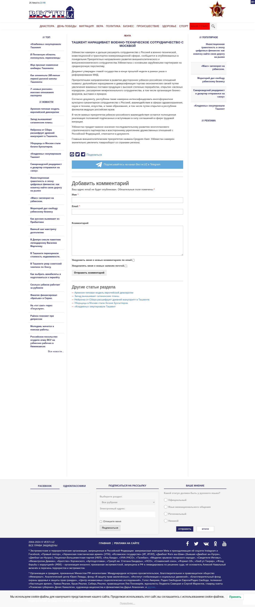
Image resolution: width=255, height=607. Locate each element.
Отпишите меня (112, 521)
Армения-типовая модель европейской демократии (103, 292)
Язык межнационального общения (189, 507)
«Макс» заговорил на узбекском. (213, 68)
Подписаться (110, 527)
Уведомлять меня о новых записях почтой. (98, 265)
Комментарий (80, 223)
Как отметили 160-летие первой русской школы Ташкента (45, 78)
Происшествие (148, 26)
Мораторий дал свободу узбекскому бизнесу (211, 80)
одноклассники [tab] (74, 486)
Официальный (177, 500)
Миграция (86, 26)
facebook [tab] (45, 486)
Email (75, 206)
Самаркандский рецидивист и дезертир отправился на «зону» (46, 167)
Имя (74, 194)
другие (151, 587)
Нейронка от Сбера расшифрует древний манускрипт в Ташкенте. (112, 299)
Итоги (205, 528)
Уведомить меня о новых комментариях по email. (102, 260)
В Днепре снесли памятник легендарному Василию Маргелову (45, 242)
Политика (113, 26)
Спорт (183, 26)
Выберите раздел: (111, 496)
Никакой (173, 520)
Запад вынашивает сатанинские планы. (97, 296)
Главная (105, 543)
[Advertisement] (49, 390)
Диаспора (47, 26)
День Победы (66, 26)
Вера (99, 26)
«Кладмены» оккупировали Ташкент (95, 306)
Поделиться (94, 154)
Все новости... (56, 351)
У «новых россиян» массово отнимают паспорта (42, 92)
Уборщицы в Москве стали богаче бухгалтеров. (101, 303)
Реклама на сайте (126, 543)
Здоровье (169, 26)
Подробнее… (127, 603)
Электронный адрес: (112, 508)
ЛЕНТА (127, 36)
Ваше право (199, 26)
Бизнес (128, 26)
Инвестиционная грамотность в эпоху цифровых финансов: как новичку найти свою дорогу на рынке (46, 184)
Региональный (177, 513)
